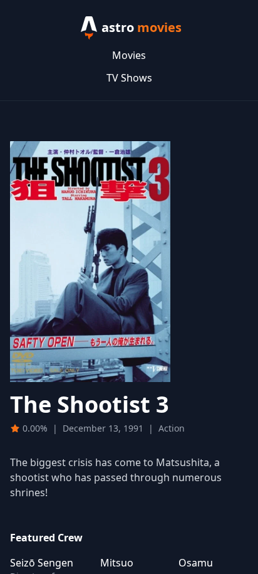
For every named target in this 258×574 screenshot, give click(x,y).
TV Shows (129, 78)
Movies (129, 55)
